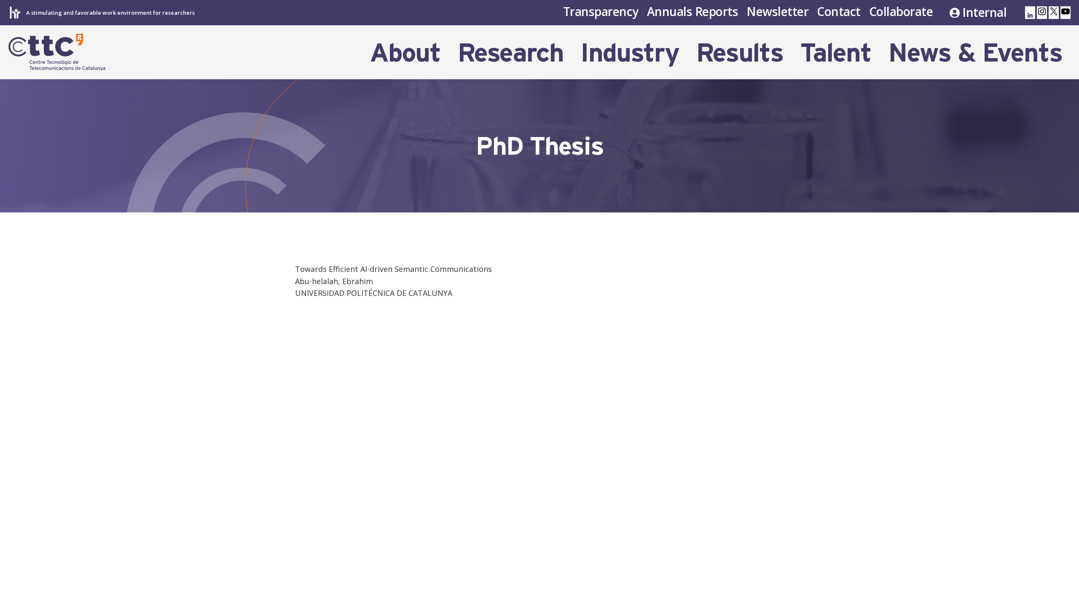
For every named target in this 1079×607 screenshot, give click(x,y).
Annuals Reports (692, 11)
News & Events (975, 52)
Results (739, 52)
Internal (984, 13)
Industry (629, 52)
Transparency (601, 11)
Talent (835, 52)
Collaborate (901, 11)
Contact (839, 11)
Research (510, 52)
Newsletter (777, 11)
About (405, 52)
